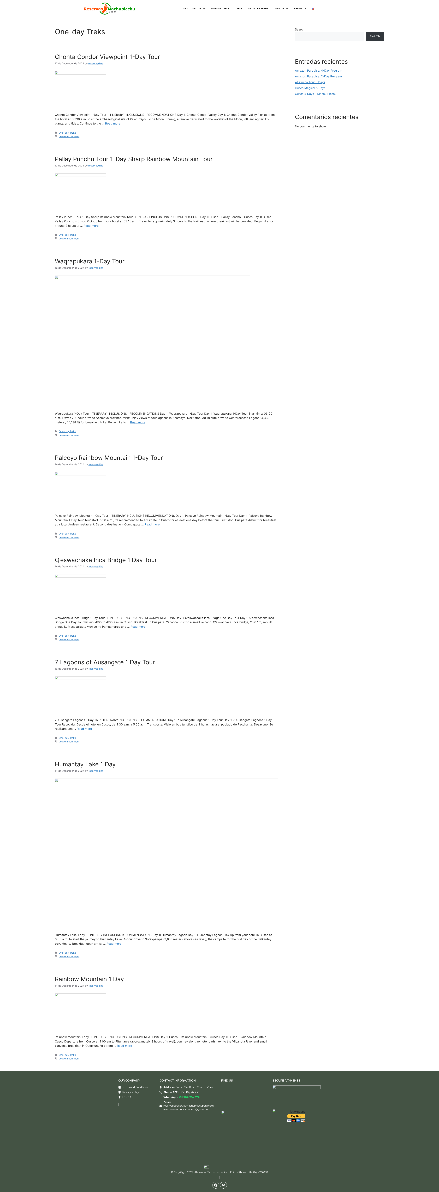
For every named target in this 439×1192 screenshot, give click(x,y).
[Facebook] (215, 1185)
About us (300, 8)
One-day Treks (67, 132)
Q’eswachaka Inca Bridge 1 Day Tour (106, 559)
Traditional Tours (193, 8)
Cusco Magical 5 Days (310, 88)
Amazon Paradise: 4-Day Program (318, 70)
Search (300, 29)
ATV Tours (281, 8)
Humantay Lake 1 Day (85, 764)
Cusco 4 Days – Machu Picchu (315, 94)
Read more (112, 123)
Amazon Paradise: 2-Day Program (318, 76)
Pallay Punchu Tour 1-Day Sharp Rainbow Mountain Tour (134, 159)
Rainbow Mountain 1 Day (89, 979)
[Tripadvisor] (223, 1185)
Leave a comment (69, 136)
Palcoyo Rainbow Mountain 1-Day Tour (109, 457)
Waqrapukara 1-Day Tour (89, 261)
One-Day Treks (220, 8)
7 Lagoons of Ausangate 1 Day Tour (105, 662)
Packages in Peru (259, 8)
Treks (238, 8)
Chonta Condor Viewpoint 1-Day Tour (107, 56)
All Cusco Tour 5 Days (310, 82)
